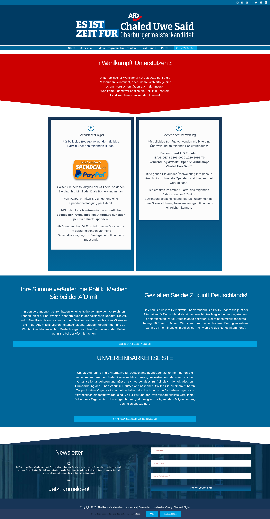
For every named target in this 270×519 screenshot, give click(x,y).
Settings (137, 514)
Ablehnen (170, 514)
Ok (152, 514)
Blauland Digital (182, 507)
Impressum (131, 507)
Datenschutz (145, 507)
